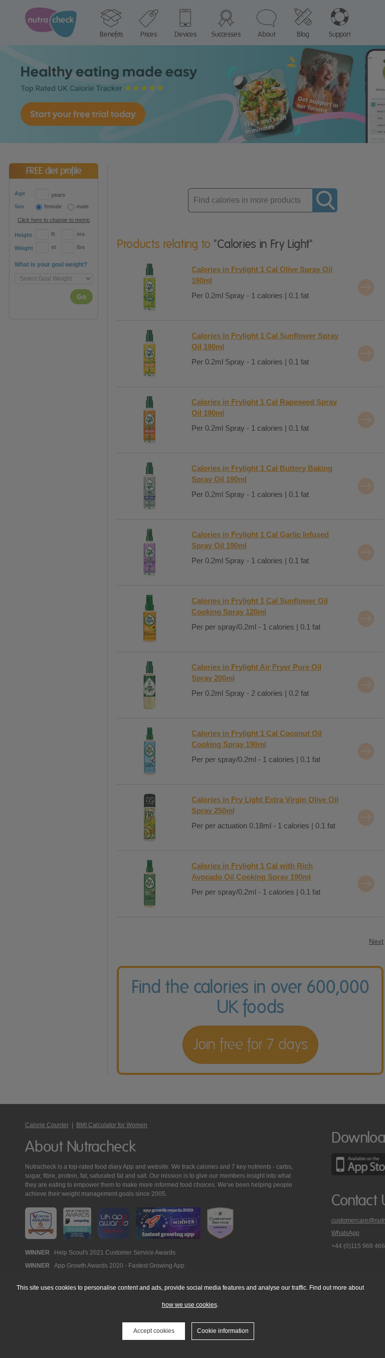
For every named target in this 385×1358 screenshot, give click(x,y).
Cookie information (223, 1330)
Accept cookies (153, 1330)
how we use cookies (189, 1304)
